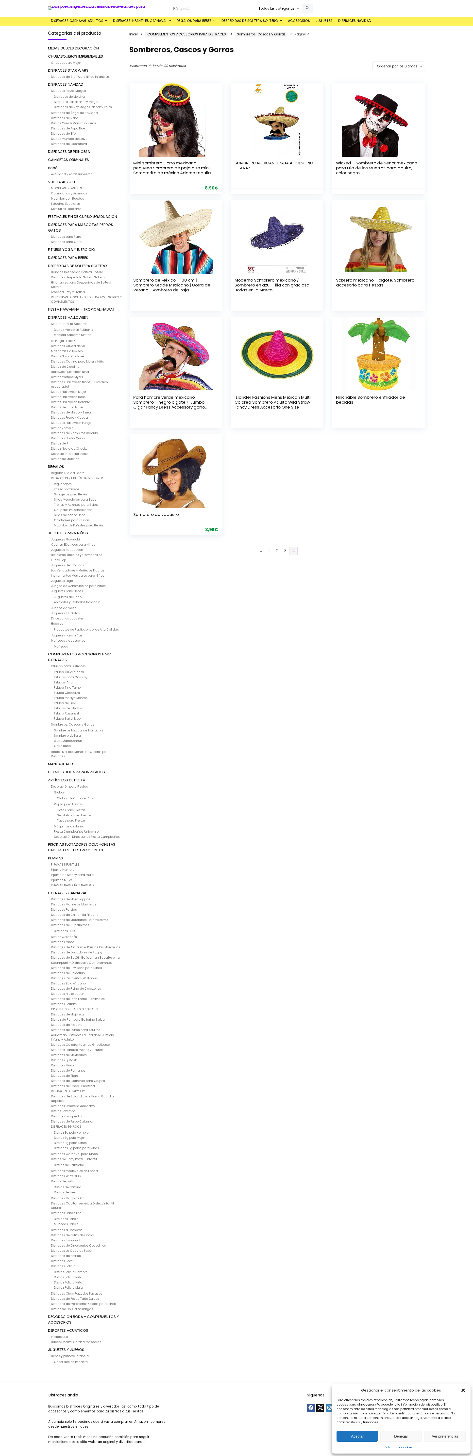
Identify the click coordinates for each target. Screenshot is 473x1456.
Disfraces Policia (63, 1266)
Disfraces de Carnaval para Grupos (78, 1081)
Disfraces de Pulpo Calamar (72, 1121)
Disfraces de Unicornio (68, 973)
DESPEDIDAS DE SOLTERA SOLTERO (249, 20)
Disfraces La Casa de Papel (71, 1251)
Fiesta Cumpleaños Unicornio (76, 831)
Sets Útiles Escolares (66, 209)
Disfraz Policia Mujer (68, 1287)
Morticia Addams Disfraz (72, 335)
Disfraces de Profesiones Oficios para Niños (83, 1304)
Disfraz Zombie (62, 428)
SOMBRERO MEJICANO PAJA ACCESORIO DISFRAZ (274, 165)
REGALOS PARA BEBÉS (194, 20)
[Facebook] (311, 1408)
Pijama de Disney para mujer (72, 875)
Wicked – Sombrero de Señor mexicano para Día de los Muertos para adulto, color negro (376, 168)
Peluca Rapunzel (66, 713)
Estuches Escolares (65, 204)
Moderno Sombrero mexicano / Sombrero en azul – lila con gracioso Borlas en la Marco (272, 285)
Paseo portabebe (66, 489)
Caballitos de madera (71, 1362)
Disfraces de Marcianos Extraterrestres (79, 920)
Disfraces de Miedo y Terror (71, 412)
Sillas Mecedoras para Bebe (75, 499)
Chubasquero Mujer (66, 63)
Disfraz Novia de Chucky (69, 448)
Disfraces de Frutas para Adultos (75, 1030)
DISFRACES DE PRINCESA (69, 151)
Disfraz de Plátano (67, 1187)
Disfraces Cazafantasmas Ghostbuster (81, 1045)
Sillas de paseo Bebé (69, 515)
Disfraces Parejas (64, 909)
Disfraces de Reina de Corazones (76, 988)
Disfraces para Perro (66, 237)
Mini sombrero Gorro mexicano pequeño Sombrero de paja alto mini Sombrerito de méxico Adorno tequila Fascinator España (172, 170)
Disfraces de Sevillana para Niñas (76, 968)
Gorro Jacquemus (68, 741)
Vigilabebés (63, 484)
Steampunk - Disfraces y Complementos (82, 963)
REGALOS (56, 466)
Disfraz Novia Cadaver (68, 356)
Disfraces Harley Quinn (68, 438)
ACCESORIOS (299, 20)
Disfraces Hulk (64, 931)
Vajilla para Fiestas (68, 804)
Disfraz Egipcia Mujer (69, 1138)
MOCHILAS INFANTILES (66, 188)
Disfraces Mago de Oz (67, 1198)
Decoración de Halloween (70, 454)
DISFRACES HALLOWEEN (68, 317)
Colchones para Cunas (72, 520)
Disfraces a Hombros (67, 1230)
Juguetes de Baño (68, 597)
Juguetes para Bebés (67, 591)
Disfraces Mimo (62, 942)
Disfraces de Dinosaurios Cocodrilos (78, 1245)
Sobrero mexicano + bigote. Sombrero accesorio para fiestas (375, 282)
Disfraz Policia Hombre (70, 1272)
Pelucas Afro (63, 682)
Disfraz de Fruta (62, 1181)
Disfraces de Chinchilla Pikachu (75, 915)
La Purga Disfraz (63, 341)
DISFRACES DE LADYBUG (68, 1091)
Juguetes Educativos (67, 550)
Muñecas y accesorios (68, 640)
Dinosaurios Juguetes (67, 618)
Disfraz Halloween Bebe (68, 397)
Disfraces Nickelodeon (67, 994)
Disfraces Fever (62, 1261)
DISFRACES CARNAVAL (67, 892)
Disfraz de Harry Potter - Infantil (74, 1159)
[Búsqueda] (307, 8)
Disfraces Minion (63, 1065)
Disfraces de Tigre (64, 1076)
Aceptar (357, 1436)
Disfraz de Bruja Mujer (67, 407)
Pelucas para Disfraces (68, 666)
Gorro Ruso (62, 746)
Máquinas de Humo (69, 826)
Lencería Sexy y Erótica (68, 292)
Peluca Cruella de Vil (69, 672)
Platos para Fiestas (71, 810)
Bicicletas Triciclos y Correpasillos (76, 555)
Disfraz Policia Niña (68, 1282)
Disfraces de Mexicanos (69, 1055)
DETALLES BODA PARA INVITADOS (76, 772)
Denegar (401, 1436)
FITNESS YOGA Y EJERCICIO (71, 249)
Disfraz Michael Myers (67, 377)
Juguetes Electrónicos (67, 565)
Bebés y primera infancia (70, 1356)
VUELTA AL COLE (62, 181)
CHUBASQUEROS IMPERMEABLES (75, 56)
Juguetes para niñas (67, 635)
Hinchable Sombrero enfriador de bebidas (370, 399)
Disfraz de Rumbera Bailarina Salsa (78, 1019)
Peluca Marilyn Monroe (70, 698)
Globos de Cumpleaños (75, 798)
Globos (59, 792)
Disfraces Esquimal (65, 1240)
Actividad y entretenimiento (71, 174)
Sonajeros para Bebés (70, 494)
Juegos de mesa (64, 608)
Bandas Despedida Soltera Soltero (77, 272)
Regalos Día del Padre (67, 473)
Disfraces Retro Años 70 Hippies (74, 978)
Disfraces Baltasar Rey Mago (76, 102)
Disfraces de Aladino (66, 1025)
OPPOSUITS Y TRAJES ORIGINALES (74, 1009)
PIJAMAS (55, 858)
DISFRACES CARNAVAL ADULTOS (77, 20)
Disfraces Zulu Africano (68, 983)
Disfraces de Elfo (63, 133)
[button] (463, 1390)
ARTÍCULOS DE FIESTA (66, 780)
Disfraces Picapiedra (66, 1116)
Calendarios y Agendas (69, 193)
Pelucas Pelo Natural (69, 708)
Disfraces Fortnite (64, 1004)
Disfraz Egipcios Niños (70, 1143)
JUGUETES (324, 20)
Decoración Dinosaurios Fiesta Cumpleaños (87, 837)
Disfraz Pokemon (63, 1111)
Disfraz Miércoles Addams (73, 330)
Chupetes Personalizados (73, 510)
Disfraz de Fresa (66, 1192)
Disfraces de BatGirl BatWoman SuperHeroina (85, 957)
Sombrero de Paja (67, 735)
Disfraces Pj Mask (64, 1060)
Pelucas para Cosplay (70, 677)
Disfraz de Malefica (65, 459)
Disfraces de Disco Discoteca (73, 1086)
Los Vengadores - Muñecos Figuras (77, 570)
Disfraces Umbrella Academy (73, 1106)
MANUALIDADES (61, 763)
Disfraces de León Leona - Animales (78, 999)
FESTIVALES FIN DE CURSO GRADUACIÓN (82, 216)
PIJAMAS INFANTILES (65, 864)
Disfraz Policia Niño (68, 1277)
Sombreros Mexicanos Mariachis (78, 730)
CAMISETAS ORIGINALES (68, 159)
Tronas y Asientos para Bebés (76, 505)
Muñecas (61, 646)
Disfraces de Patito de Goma (72, 1235)
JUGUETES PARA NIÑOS (68, 533)
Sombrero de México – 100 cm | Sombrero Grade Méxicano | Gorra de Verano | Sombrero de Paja (171, 285)
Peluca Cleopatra (67, 693)
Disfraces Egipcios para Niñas (76, 1148)
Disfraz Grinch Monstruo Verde (73, 123)
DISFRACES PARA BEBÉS (68, 257)
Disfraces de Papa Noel (68, 128)
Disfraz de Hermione (69, 1165)
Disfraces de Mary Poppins (70, 899)
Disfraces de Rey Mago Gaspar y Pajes (83, 107)
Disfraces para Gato (66, 242)
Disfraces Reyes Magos (68, 91)
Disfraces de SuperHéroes (70, 925)
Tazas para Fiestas (71, 820)
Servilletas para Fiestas (74, 815)
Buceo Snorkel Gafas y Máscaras (76, 1342)
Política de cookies (399, 1447)
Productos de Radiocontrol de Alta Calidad (86, 629)
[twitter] (320, 1408)
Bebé (53, 167)
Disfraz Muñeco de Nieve (69, 139)
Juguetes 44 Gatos (65, 613)
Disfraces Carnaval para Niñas (74, 1154)
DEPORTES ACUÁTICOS (68, 1330)
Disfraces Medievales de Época (74, 1171)
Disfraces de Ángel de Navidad (74, 113)
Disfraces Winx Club (66, 1176)
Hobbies (57, 623)
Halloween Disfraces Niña (70, 372)
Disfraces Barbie (66, 1219)
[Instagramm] (330, 1408)
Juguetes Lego (62, 581)
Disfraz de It (59, 443)
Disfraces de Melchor (69, 97)
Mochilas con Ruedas (67, 198)
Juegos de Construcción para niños (78, 586)
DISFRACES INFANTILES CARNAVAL (140, 20)
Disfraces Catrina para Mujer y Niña (77, 361)
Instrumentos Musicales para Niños (77, 575)
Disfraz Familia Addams (69, 324)
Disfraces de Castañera (69, 144)
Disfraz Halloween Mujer (68, 392)
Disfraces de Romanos (68, 1070)
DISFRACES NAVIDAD (354, 20)
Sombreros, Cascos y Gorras (72, 724)
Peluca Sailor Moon (68, 718)
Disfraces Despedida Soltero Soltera (78, 277)
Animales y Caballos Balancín (77, 602)
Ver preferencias (445, 1436)
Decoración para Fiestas (69, 786)
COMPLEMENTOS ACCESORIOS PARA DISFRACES (186, 34)
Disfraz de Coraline (65, 366)
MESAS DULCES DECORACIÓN (73, 48)
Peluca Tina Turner (68, 687)
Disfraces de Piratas (66, 1256)
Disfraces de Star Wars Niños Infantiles (80, 77)
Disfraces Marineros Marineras (73, 904)
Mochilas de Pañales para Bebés (78, 525)
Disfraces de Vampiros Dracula (74, 433)
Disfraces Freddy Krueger (69, 417)
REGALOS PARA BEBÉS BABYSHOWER (77, 478)
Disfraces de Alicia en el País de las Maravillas (85, 947)
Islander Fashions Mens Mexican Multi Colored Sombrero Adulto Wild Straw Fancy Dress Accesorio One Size (273, 402)
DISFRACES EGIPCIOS (66, 1126)
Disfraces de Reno (64, 118)
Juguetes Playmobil (66, 539)
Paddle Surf (59, 1337)
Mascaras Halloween (67, 351)
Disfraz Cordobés (64, 937)
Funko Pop (58, 560)
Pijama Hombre (62, 870)
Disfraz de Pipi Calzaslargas (72, 1309)
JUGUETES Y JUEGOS (66, 1349)
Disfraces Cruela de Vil (68, 346)
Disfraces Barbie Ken (66, 1213)
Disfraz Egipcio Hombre (71, 1132)
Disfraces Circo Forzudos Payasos (76, 1293)
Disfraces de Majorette (67, 1014)
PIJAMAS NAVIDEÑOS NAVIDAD (72, 885)
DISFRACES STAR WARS (68, 70)
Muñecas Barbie (66, 1224)
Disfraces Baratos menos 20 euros (77, 1050)
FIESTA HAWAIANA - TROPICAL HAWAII (81, 309)
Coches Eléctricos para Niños (73, 544)
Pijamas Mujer (61, 880)
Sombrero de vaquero (156, 514)
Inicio (133, 34)
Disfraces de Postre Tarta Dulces (75, 1299)
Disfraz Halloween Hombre (70, 402)
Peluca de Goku (65, 703)
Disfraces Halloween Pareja (71, 423)
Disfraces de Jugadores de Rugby (76, 952)
